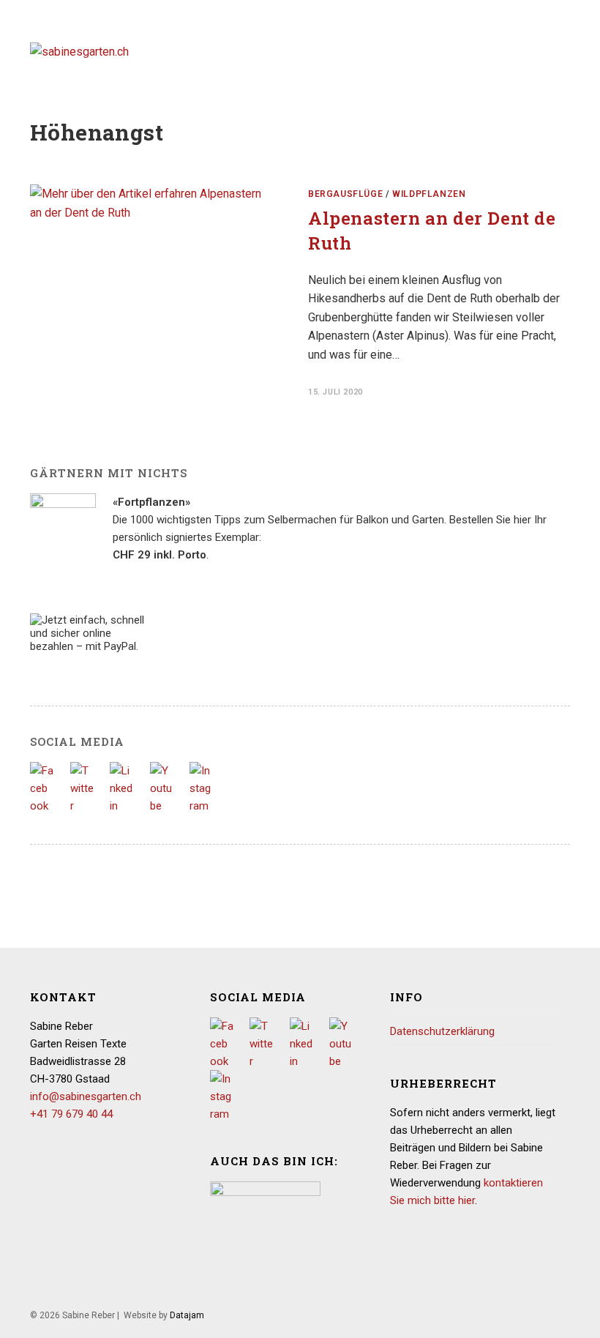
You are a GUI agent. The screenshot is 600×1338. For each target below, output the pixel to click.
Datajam (187, 1315)
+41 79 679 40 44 (71, 1114)
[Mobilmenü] (565, 51)
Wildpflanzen (428, 194)
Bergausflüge (345, 194)
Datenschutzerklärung (442, 1031)
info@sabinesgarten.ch (85, 1096)
